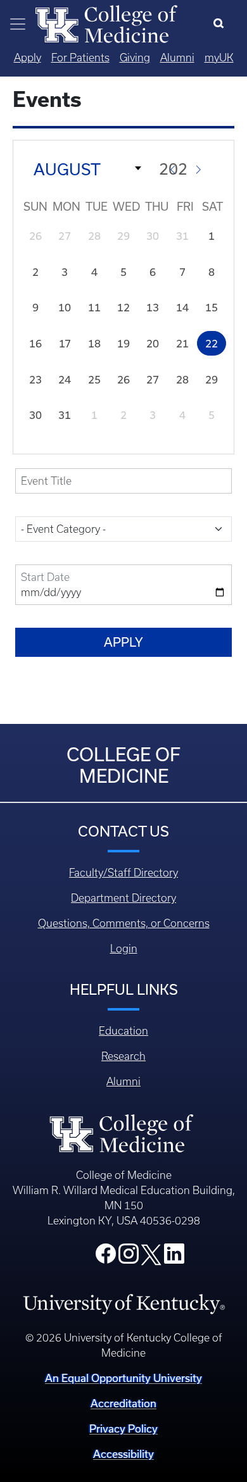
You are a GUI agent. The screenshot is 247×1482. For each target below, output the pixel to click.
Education (123, 1031)
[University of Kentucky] (123, 1303)
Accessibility (123, 1454)
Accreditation (123, 1403)
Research (123, 1056)
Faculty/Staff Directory (123, 872)
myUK (219, 57)
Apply (27, 57)
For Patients (80, 57)
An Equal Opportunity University (123, 1378)
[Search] (221, 24)
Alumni (177, 57)
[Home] (106, 22)
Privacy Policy (123, 1429)
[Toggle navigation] (17, 24)
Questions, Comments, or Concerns (124, 923)
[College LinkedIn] (174, 1257)
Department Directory (123, 898)
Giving (135, 57)
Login (123, 948)
